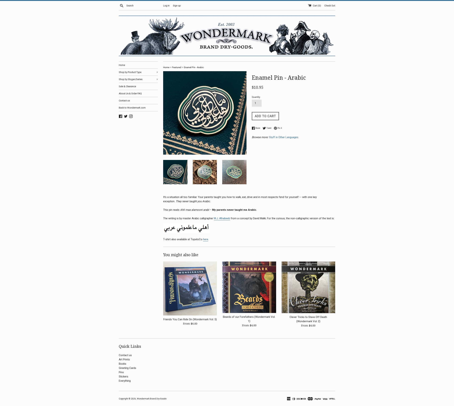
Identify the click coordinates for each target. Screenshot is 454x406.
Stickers (123, 376)
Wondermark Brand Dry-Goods (152, 398)
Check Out (329, 5)
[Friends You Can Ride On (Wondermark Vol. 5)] (190, 288)
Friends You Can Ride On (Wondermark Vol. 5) (190, 319)
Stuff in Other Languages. (284, 137)
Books (122, 363)
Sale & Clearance (127, 86)
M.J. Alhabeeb (222, 218)
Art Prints (124, 359)
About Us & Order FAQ (130, 93)
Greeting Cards (127, 368)
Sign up (177, 5)
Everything (125, 380)
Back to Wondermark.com (132, 107)
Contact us (124, 100)
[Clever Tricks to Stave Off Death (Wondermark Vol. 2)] (308, 287)
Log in (166, 5)
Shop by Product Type (138, 72)
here (205, 239)
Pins (121, 372)
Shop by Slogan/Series (138, 79)
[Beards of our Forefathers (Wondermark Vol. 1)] (249, 287)
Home (122, 65)
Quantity (256, 97)
